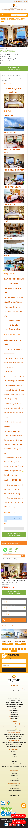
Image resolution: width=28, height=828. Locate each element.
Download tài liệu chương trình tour (13, 519)
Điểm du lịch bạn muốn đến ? (8, 605)
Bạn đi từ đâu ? (5, 599)
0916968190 (20, 822)
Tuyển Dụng (14, 761)
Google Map (14, 756)
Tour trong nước (14, 775)
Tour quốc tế (14, 773)
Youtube (14, 754)
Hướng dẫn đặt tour (14, 785)
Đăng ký (14, 670)
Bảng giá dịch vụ (17, 75)
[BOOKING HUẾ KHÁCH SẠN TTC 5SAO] (14, 563)
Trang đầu (5, 648)
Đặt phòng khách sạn (14, 780)
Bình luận (4, 80)
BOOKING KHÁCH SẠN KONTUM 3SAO (20, 640)
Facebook (14, 759)
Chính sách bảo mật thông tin (14, 793)
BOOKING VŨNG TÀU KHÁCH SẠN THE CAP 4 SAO (7, 640)
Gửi (23, 556)
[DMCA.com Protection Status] (6, 808)
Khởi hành (6, 584)
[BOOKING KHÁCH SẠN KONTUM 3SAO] (20, 634)
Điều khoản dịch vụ (14, 795)
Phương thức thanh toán (14, 788)
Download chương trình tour (19, 78)
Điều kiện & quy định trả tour (14, 790)
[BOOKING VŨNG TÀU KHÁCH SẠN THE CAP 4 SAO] (7, 634)
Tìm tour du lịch (15, 620)
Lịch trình (10, 75)
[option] (7, 637)
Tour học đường (14, 778)
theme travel (13, 655)
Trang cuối (14, 650)
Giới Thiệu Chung (14, 751)
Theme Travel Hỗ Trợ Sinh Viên (14, 764)
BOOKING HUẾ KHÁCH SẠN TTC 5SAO (13, 581)
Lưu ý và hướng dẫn (7, 78)
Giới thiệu (4, 75)
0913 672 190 (20, 816)
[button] (2, 36)
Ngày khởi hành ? (6, 611)
